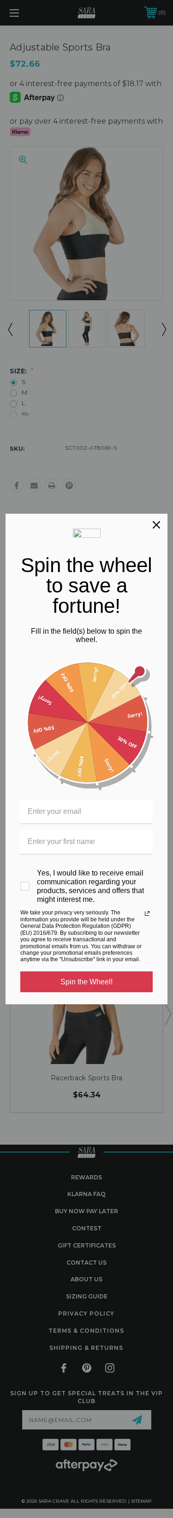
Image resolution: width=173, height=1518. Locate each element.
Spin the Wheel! (86, 982)
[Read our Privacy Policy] (147, 913)
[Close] (156, 525)
